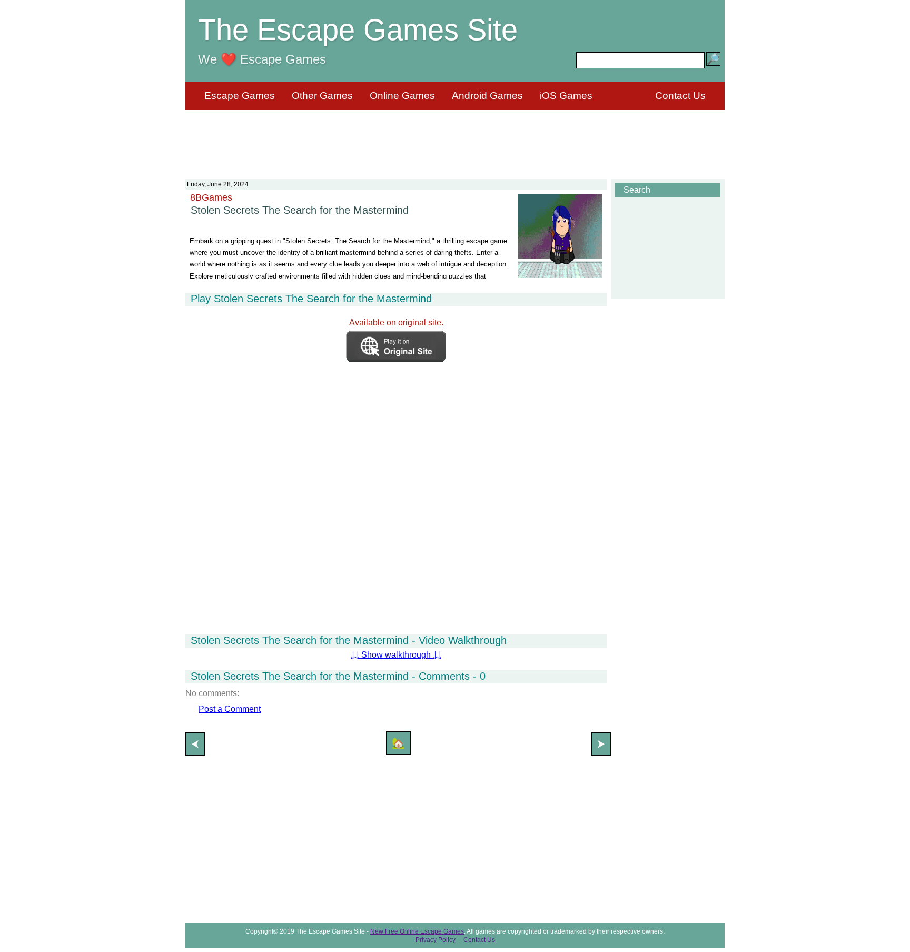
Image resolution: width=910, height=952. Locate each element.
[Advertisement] (455, 138)
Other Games (322, 95)
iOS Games (566, 95)
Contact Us (680, 95)
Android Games (487, 95)
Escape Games (239, 95)
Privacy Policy (436, 940)
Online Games (402, 95)
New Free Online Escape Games (417, 931)
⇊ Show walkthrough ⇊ (396, 654)
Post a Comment (230, 709)
